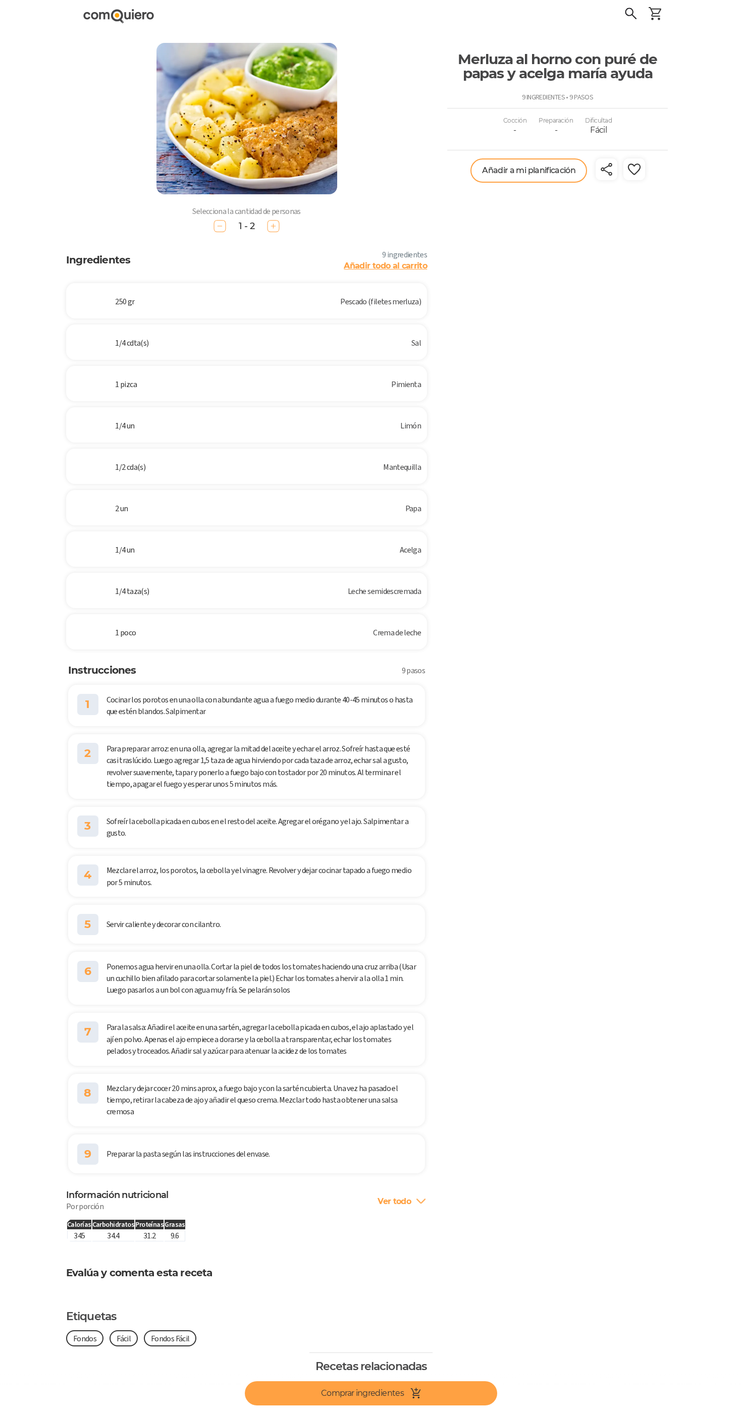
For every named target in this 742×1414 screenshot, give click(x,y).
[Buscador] (631, 15)
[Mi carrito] (655, 15)
